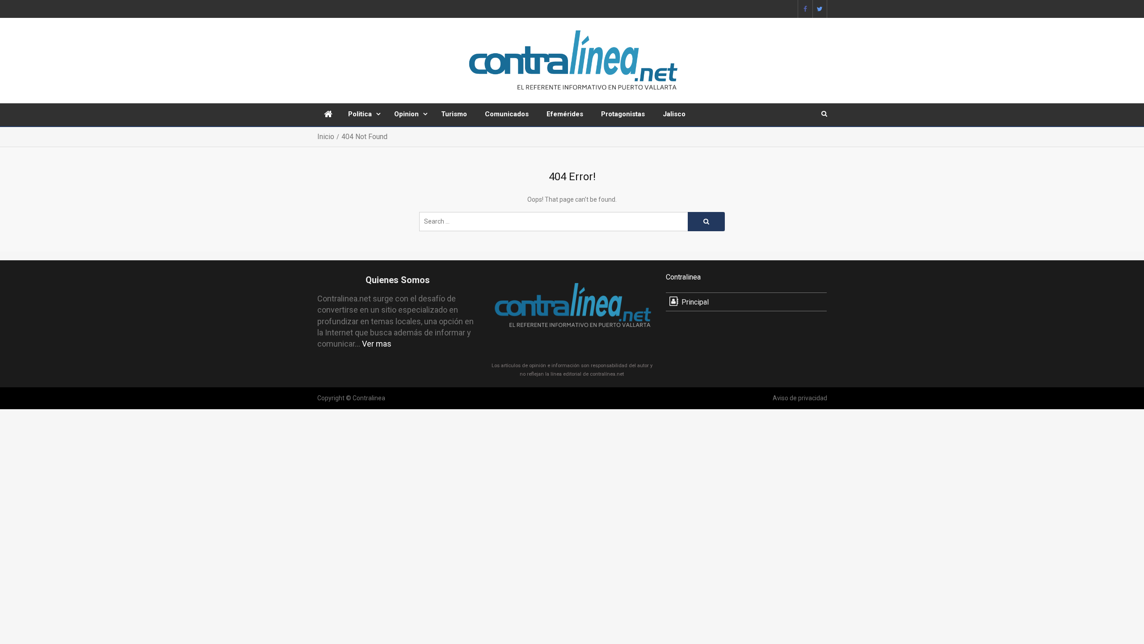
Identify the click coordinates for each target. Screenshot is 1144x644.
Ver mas (376, 343)
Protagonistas (623, 114)
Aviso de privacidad (800, 398)
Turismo (454, 114)
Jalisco (674, 114)
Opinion (406, 114)
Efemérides (565, 114)
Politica (360, 114)
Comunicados (507, 114)
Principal (695, 302)
